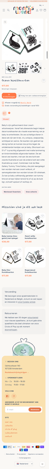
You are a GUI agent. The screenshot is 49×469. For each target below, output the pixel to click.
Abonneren (35, 409)
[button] (3, 10)
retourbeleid (33, 317)
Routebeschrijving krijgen (17, 372)
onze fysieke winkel (26, 302)
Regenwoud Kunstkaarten (31, 271)
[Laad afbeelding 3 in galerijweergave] (36, 68)
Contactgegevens (25, 458)
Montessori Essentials (12, 192)
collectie (9, 425)
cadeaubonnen (11, 433)
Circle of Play (11, 429)
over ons (8, 422)
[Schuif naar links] (2, 68)
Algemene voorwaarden (36, 454)
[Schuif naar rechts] (44, 68)
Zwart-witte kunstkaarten (31, 237)
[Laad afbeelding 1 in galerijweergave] (11, 68)
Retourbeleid (10, 454)
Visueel (6, 119)
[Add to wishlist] (43, 80)
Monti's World (25, 103)
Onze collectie (31, 192)
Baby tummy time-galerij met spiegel (10, 237)
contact (8, 436)
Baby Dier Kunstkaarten (8, 271)
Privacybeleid (21, 454)
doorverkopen (11, 330)
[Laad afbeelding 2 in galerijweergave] (23, 68)
